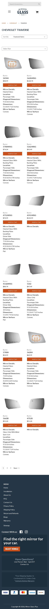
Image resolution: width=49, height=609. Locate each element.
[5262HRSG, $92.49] (36, 132)
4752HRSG (7, 215)
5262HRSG (31, 147)
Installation (8, 491)
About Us (7, 495)
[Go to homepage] (9, 11)
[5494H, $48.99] (12, 63)
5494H (6, 78)
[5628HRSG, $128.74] (36, 63)
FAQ (5, 499)
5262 (29, 284)
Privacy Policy (9, 506)
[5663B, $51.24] (12, 404)
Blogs (6, 517)
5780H (6, 352)
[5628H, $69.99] (36, 338)
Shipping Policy (9, 510)
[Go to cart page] (37, 10)
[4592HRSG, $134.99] (36, 201)
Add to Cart (12, 85)
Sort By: (6, 37)
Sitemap (7, 525)
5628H (30, 352)
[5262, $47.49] (36, 269)
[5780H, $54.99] (12, 338)
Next (16, 468)
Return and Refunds (11, 513)
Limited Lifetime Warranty (24, 581)
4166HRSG (7, 284)
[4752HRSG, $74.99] (12, 201)
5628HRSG (31, 78)
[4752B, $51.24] (36, 404)
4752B (30, 418)
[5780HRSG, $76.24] (12, 132)
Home (6, 488)
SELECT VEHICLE (11, 549)
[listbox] (30, 37)
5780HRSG (7, 147)
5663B (6, 418)
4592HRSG (31, 215)
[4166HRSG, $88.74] (12, 269)
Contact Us (8, 502)
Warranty (7, 521)
